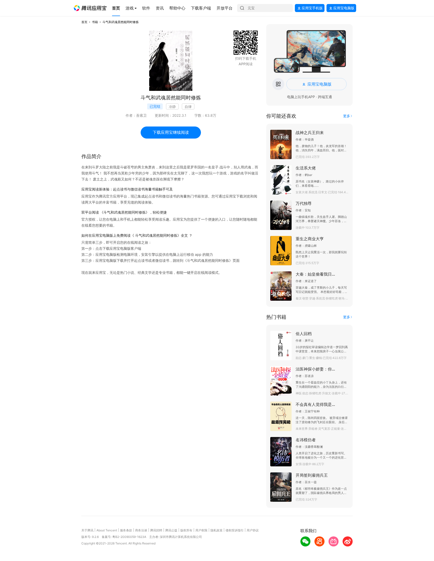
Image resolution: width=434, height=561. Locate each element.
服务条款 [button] (126, 530)
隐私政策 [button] (216, 530)
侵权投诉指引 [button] (235, 530)
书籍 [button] (95, 22)
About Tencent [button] (106, 530)
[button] (90, 8)
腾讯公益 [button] (171, 530)
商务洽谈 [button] (141, 530)
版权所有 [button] (186, 530)
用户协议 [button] (253, 530)
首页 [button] (84, 22)
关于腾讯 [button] (87, 530)
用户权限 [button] (201, 530)
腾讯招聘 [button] (156, 530)
